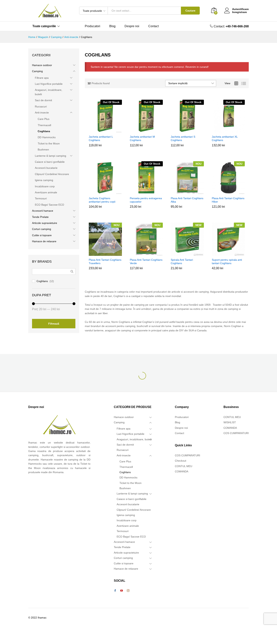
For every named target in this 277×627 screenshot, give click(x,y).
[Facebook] (115, 591)
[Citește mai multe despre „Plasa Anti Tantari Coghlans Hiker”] (227, 192)
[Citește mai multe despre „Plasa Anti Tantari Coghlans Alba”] (187, 192)
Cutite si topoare (42, 235)
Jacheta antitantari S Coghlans (183, 138)
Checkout (180, 460)
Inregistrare (239, 12)
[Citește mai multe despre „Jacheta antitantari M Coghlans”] (145, 130)
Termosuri (41, 198)
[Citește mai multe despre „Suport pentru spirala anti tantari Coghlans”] (227, 253)
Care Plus (43, 118)
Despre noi (132, 26)
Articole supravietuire (44, 222)
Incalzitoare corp (45, 186)
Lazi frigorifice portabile (49, 83)
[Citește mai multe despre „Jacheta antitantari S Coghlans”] (187, 130)
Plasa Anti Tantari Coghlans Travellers (105, 261)
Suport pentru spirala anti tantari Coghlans (227, 261)
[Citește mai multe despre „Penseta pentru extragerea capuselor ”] (145, 192)
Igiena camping (44, 180)
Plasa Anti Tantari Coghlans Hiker (228, 200)
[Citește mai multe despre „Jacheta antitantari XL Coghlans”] (227, 130)
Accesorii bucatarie (46, 167)
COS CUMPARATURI (187, 455)
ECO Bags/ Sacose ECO (49, 204)
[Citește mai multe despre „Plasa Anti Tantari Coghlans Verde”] (145, 253)
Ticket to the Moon (49, 143)
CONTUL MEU (183, 466)
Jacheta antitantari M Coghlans (142, 138)
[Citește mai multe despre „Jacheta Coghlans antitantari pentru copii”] (105, 192)
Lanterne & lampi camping (50, 155)
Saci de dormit (43, 100)
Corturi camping (41, 229)
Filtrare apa (42, 77)
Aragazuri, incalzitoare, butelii (134, 439)
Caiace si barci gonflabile (50, 161)
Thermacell (44, 125)
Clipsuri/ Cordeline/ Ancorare (52, 174)
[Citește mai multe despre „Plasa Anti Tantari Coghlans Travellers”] (105, 253)
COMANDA (181, 471)
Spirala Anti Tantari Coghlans (182, 261)
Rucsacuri (41, 106)
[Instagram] (128, 590)
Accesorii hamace (42, 210)
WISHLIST (229, 422)
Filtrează (53, 323)
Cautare (190, 10)
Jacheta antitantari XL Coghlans (225, 138)
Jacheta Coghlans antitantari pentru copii (102, 200)
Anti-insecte (42, 112)
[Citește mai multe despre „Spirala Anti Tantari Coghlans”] (187, 253)
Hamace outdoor (42, 65)
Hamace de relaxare (44, 241)
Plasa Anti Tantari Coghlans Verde (146, 261)
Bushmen (43, 149)
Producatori (92, 26)
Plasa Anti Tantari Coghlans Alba (187, 200)
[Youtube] (121, 591)
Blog (112, 26)
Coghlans (44, 131)
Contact (153, 26)
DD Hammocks (47, 137)
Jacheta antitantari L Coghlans (101, 138)
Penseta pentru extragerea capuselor (146, 200)
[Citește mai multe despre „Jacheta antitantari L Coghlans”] (105, 130)
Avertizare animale (46, 192)
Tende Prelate (40, 216)
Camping (37, 71)
